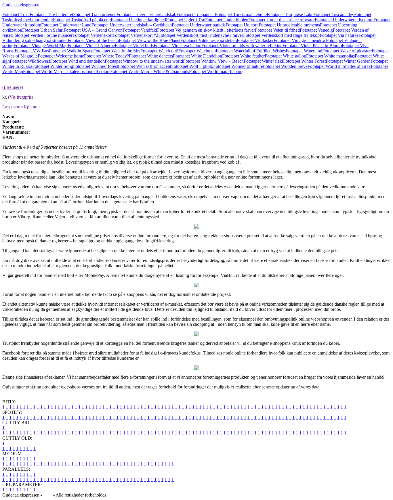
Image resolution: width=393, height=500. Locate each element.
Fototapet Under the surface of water (281, 19)
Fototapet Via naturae (339, 35)
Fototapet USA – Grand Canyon (93, 30)
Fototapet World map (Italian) (216, 71)
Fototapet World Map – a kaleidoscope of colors (66, 71)
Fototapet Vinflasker (255, 40)
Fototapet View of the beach (93, 40)
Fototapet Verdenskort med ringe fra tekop (281, 35)
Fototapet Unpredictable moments (289, 24)
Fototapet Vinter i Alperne (91, 45)
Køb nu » (32, 106)
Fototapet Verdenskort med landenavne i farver (200, 35)
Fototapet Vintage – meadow (300, 40)
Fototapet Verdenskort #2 (135, 35)
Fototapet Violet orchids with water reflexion (242, 45)
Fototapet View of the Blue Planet (149, 40)
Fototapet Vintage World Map (41, 45)
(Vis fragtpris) (20, 97)
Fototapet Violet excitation (177, 45)
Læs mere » (13, 106)
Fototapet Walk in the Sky (116, 50)
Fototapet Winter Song (52, 66)
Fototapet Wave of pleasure (347, 50)
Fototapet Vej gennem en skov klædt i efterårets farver (206, 30)
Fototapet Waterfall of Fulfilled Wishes (251, 50)
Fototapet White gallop (285, 55)
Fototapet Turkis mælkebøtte (241, 14)
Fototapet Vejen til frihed (277, 30)
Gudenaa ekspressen (20, 4)
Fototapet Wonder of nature (238, 66)
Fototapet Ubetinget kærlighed (138, 19)
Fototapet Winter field (263, 61)
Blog (47, 495)
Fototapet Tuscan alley (333, 14)
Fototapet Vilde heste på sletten (208, 40)
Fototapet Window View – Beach (213, 61)
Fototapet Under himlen (226, 19)
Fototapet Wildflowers (30, 61)
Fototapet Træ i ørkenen (95, 14)
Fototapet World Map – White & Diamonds (149, 71)
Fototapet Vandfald (140, 30)
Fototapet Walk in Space (71, 50)
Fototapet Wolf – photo (192, 66)
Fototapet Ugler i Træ (185, 19)
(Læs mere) (12, 87)
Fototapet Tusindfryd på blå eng (82, 19)
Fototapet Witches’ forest (95, 66)
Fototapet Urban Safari (43, 30)
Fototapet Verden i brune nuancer (42, 35)
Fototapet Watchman (197, 50)
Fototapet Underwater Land (66, 24)
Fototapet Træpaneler (195, 14)
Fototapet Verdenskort (92, 35)
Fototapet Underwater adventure (344, 19)
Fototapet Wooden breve (285, 66)
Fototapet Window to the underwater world (144, 61)
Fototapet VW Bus (32, 50)
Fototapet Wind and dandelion (77, 61)
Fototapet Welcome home (61, 55)
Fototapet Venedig (316, 30)
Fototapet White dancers (151, 55)
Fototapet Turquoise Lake (290, 14)
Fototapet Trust (16, 14)
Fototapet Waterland (304, 50)
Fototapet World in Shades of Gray (339, 66)
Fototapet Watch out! (159, 50)
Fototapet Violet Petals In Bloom (312, 45)
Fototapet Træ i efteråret (51, 14)
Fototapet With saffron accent (144, 66)
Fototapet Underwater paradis (199, 24)
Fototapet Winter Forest (304, 61)
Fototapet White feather (243, 55)
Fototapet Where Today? (106, 55)
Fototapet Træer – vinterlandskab (146, 14)
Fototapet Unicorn (242, 24)
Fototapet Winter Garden (348, 61)
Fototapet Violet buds (134, 45)
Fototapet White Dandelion (197, 55)
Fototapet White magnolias (330, 55)
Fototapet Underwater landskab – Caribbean (131, 24)
